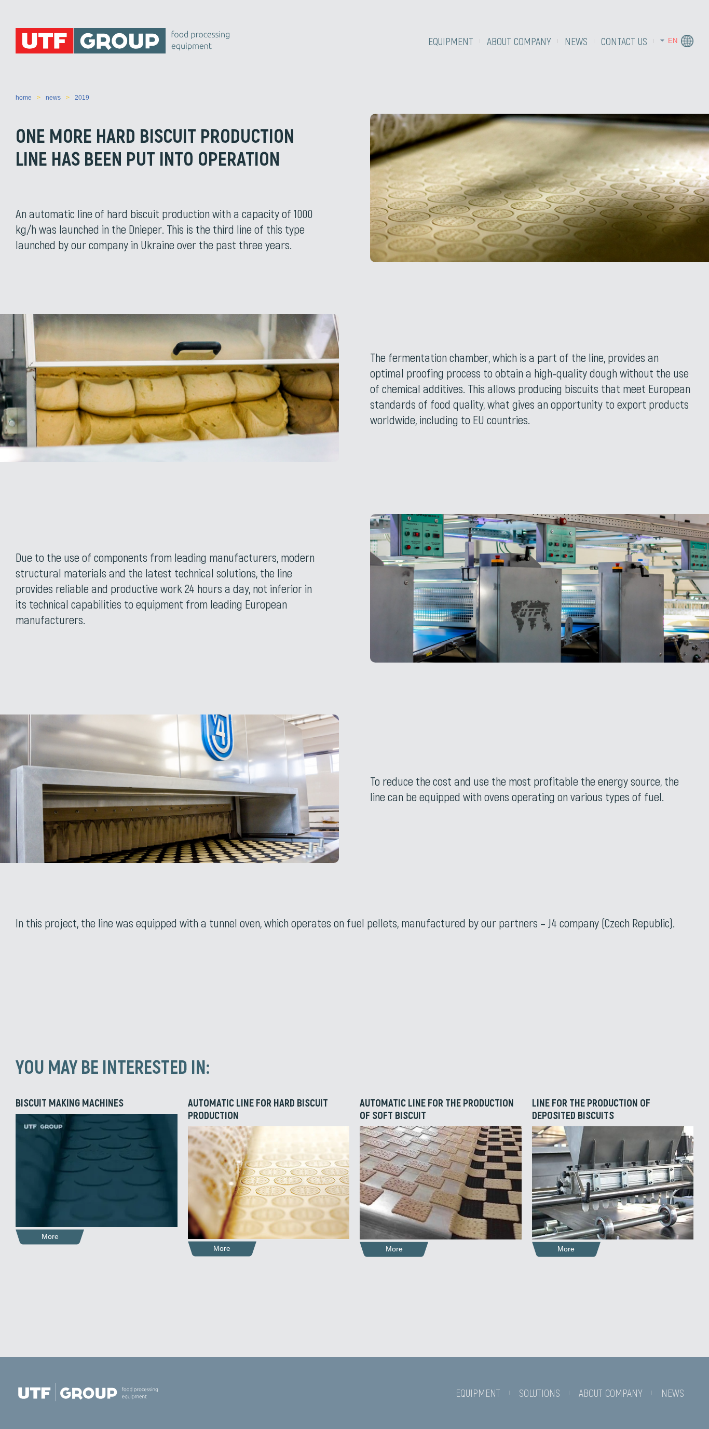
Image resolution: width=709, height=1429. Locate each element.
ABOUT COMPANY (519, 41)
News (576, 41)
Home (24, 97)
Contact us (624, 41)
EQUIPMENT (450, 41)
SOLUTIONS (539, 1392)
